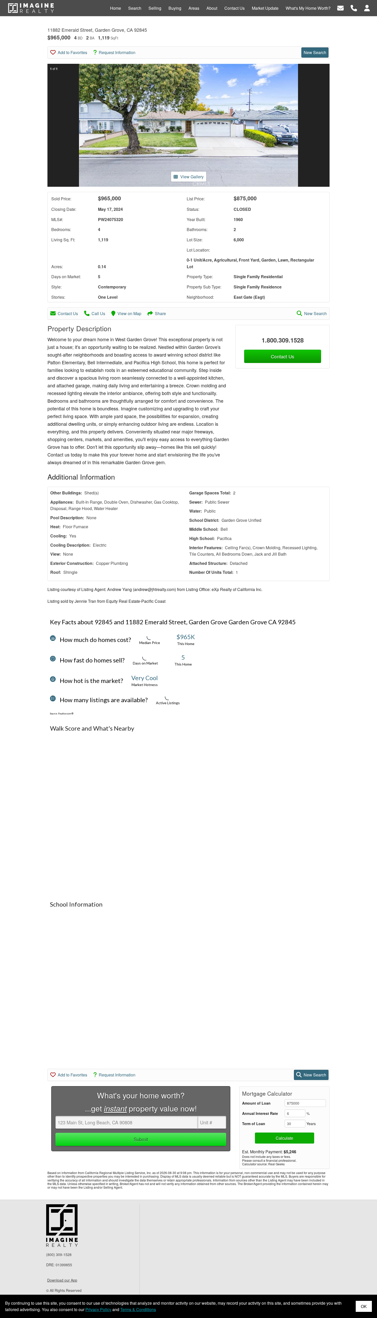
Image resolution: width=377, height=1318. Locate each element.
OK (364, 1306)
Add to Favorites (72, 52)
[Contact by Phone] (354, 8)
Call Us (98, 313)
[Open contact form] (340, 8)
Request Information (117, 52)
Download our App (62, 1280)
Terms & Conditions (138, 1309)
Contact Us (68, 313)
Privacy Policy (98, 1309)
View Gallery (192, 177)
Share (160, 313)
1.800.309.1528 (283, 340)
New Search (315, 52)
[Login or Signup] (367, 8)
